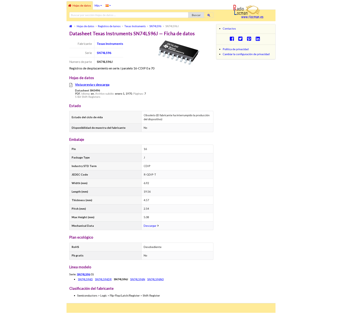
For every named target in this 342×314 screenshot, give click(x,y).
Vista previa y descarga (92, 84)
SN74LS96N (137, 279)
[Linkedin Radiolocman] (259, 38)
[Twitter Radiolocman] (241, 38)
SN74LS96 (104, 53)
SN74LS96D (85, 279)
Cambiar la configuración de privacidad (246, 54)
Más (99, 4)
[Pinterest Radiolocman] (250, 38)
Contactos (229, 28)
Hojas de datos (82, 5)
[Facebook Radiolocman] (233, 38)
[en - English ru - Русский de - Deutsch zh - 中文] (108, 5)
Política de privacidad (236, 49)
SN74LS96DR (103, 279)
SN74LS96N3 (155, 279)
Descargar (150, 225)
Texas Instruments (110, 43)
